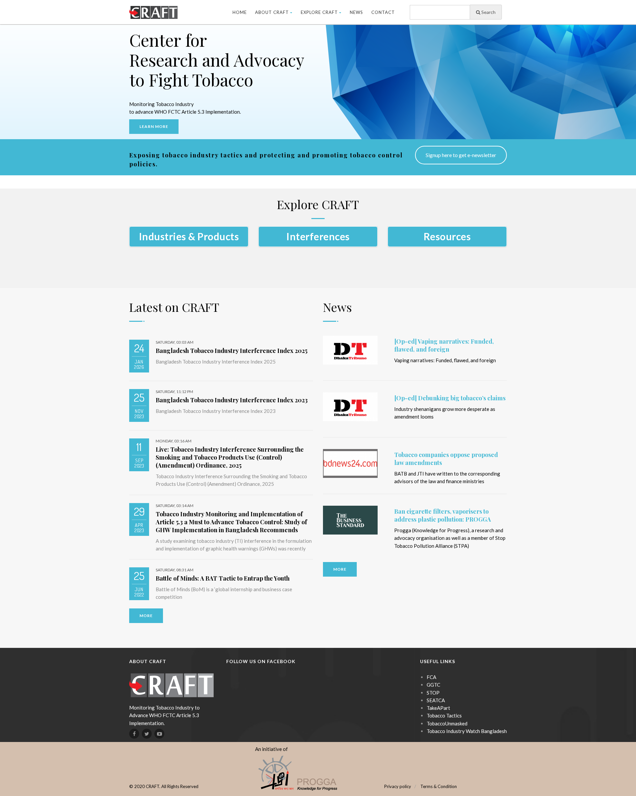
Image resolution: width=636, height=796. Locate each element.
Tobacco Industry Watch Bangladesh (467, 731)
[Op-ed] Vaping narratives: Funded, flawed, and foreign (444, 345)
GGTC (433, 685)
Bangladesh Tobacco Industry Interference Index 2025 (231, 351)
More (146, 615)
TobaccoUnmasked (447, 723)
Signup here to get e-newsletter (461, 155)
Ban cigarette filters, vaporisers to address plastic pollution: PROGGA (442, 515)
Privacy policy (397, 786)
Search (488, 12)
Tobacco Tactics (444, 715)
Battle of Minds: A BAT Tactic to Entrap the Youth (223, 578)
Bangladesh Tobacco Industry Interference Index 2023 (232, 400)
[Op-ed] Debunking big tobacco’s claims (449, 398)
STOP (433, 693)
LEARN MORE (153, 126)
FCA (431, 677)
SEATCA (436, 700)
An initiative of (271, 749)
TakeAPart (438, 708)
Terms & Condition (438, 786)
